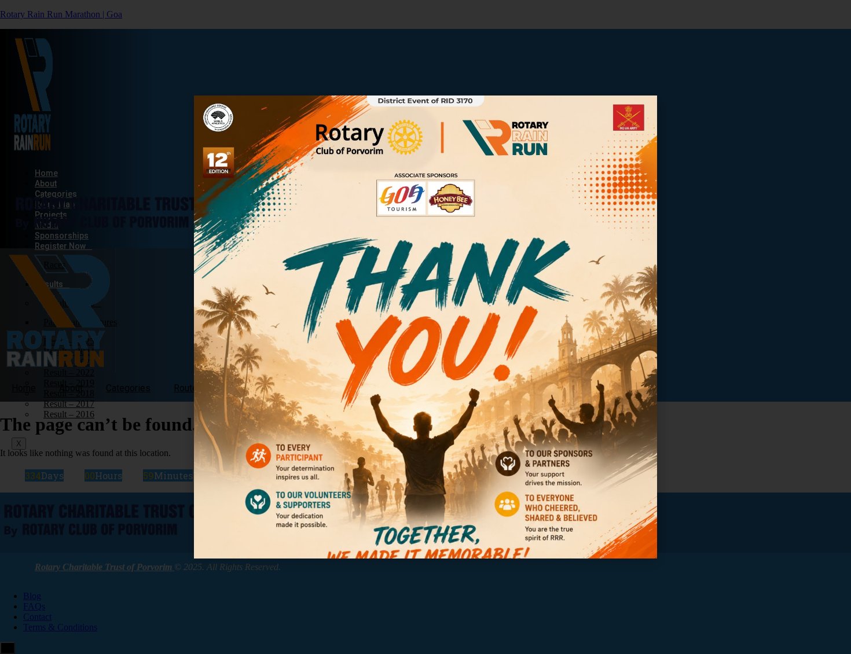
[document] (425, 327)
